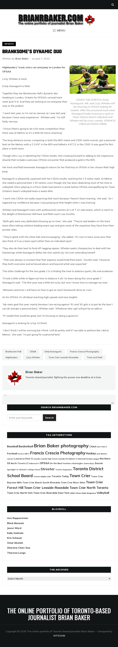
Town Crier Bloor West (73, 482)
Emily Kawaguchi (53, 351)
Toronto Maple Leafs (42, 476)
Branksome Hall (13, 351)
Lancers (10, 459)
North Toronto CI (19, 463)
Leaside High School (49, 459)
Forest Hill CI (24, 454)
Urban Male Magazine (85, 493)
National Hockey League (88, 459)
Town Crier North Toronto (88, 488)
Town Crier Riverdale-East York (51, 492)
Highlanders (12, 357)
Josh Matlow (101, 454)
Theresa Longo (16, 552)
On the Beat (56, 463)
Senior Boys (89, 463)
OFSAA (44, 463)
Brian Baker (21, 58)
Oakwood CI (34, 463)
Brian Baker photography (61, 445)
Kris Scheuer (14, 537)
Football (12, 453)
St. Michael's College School (28, 470)
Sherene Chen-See (18, 547)
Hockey (91, 453)
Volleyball (103, 492)
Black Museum (15, 523)
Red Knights (77, 463)
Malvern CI (73, 459)
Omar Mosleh (15, 542)
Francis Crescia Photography (84, 351)
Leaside (36, 459)
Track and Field (94, 357)
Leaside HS (63, 459)
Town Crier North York (20, 492)
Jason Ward (14, 528)
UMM (72, 493)
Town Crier (79, 475)
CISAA (33, 351)
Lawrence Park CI (23, 458)
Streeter (48, 469)
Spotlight (11, 469)
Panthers (67, 463)
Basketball (26, 446)
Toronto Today (60, 476)
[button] (59, 30)
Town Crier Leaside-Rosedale (63, 357)
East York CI (102, 446)
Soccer (99, 463)
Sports (9, 44)
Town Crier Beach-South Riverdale (41, 482)
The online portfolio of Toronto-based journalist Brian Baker (59, 614)
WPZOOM (59, 635)
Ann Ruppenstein (17, 518)
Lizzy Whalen (33, 357)
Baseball (12, 446)
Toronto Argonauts (63, 469)
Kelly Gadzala (15, 532)
